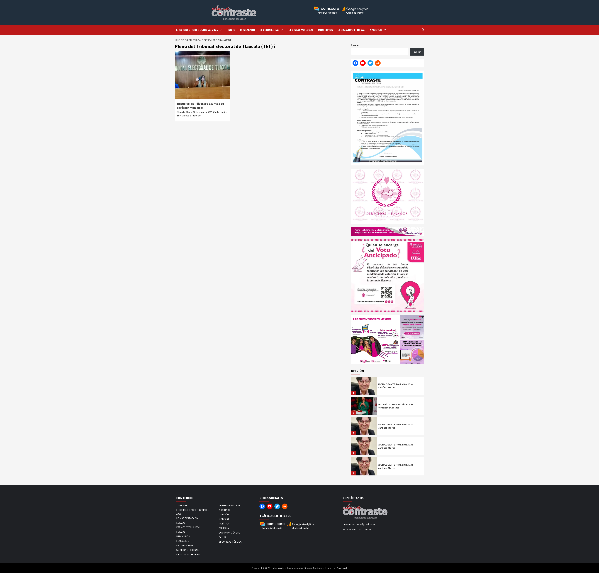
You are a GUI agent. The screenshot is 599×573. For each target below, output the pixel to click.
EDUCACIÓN (182, 540)
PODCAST (224, 519)
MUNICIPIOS (325, 30)
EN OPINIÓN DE (184, 545)
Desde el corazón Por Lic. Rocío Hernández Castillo (395, 406)
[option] (387, 386)
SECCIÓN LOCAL (269, 30)
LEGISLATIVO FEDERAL (351, 30)
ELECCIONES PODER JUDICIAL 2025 (196, 30)
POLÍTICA (224, 523)
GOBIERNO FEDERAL (187, 549)
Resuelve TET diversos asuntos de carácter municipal (200, 106)
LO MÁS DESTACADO (187, 518)
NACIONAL (376, 30)
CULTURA (224, 528)
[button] (375, 339)
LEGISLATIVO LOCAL (301, 30)
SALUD (222, 537)
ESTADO (180, 522)
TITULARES (182, 505)
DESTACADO (247, 30)
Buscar (355, 45)
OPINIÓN (224, 514)
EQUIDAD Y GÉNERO (229, 532)
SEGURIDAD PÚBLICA (230, 541)
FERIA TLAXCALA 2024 (188, 527)
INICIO (231, 30)
